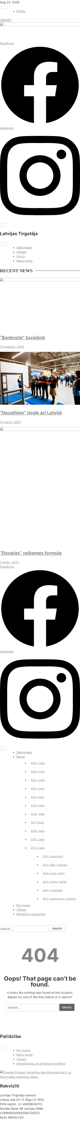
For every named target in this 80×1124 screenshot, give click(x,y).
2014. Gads (37, 847)
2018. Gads (37, 813)
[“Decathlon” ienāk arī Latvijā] (40, 379)
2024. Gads (38, 771)
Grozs (20, 256)
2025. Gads (38, 763)
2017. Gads (37, 822)
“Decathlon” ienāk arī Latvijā (31, 412)
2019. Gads (37, 805)
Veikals (21, 252)
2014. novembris (52, 890)
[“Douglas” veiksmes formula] (40, 486)
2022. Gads (37, 788)
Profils (20, 11)
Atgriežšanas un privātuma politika (40, 1063)
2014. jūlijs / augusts (54, 864)
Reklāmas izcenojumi (31, 914)
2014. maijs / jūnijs (53, 873)
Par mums (23, 905)
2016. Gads (37, 830)
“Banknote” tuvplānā (22, 337)
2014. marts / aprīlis (54, 881)
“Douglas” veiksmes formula (31, 553)
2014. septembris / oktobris (59, 898)
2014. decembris (52, 856)
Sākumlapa (24, 247)
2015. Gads (37, 839)
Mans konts (24, 261)
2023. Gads (38, 780)
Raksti (20, 757)
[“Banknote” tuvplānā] (40, 304)
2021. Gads (37, 797)
